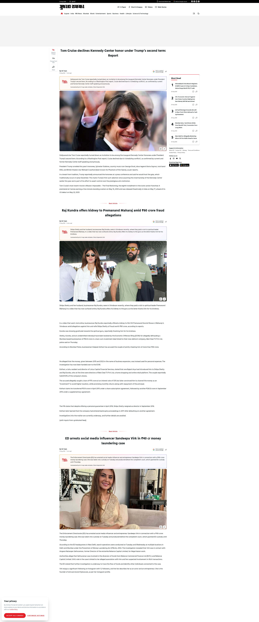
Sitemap (185, 150)
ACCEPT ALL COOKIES (14, 615)
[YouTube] (196, 1)
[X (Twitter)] (199, 1)
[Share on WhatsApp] (160, 148)
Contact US (178, 150)
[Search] (194, 13)
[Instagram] (194, 1)
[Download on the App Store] (174, 165)
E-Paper (123, 7)
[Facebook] (192, 1)
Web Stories (162, 7)
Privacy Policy (181, 152)
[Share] (53, 67)
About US (171, 150)
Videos (150, 7)
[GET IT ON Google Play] (184, 165)
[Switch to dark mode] (198, 13)
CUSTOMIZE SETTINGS (35, 615)
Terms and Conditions (194, 150)
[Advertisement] (129, 31)
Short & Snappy (136, 7)
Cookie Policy (172, 152)
